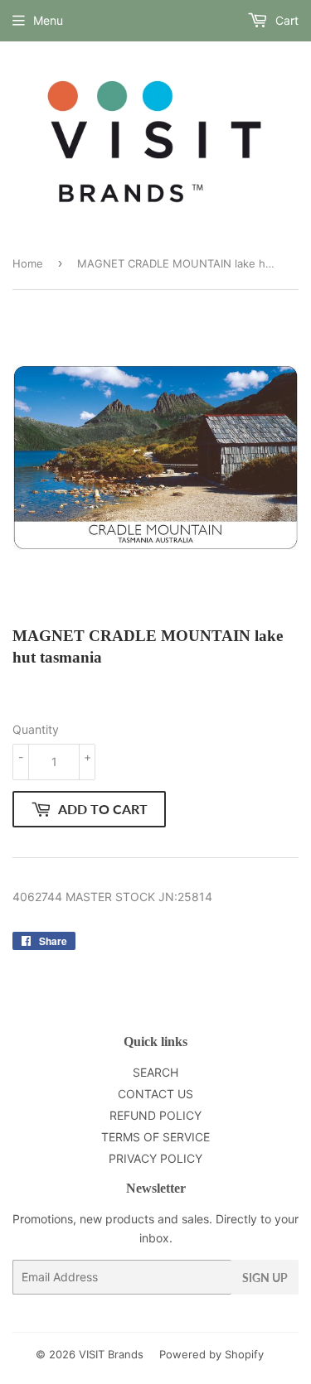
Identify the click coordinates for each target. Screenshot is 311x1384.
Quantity (35, 729)
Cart (285, 20)
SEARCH (155, 1072)
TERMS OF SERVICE (155, 1137)
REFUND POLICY (155, 1115)
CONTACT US (155, 1094)
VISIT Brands (111, 1354)
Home (27, 263)
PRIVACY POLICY (155, 1158)
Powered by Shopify (211, 1354)
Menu (48, 20)
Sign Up (265, 1278)
